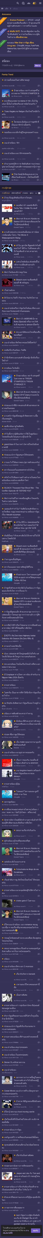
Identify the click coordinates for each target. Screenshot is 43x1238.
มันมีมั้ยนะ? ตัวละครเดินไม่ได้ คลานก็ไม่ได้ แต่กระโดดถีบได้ (21, 537)
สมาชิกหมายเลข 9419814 (10, 896)
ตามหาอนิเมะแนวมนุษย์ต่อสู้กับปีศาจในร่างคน (21, 891)
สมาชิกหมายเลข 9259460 (10, 815)
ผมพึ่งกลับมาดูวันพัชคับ (14, 426)
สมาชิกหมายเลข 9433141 (20, 214)
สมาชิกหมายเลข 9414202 (21, 1086)
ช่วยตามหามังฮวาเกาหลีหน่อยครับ (18, 1166)
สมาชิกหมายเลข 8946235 (20, 257)
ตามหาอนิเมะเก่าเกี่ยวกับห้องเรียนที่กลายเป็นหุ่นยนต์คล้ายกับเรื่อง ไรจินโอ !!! (20, 1188)
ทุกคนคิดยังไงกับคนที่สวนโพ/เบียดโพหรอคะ (20, 1146)
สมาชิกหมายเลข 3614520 (10, 241)
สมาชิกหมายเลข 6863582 (9, 159)
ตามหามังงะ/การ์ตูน (12, 1130)
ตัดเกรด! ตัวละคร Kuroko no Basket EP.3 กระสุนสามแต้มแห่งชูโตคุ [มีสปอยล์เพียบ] (27, 601)
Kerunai (16, 748)
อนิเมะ (7, 959)
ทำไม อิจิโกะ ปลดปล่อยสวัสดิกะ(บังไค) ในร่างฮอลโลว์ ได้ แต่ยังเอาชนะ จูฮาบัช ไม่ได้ (26, 525)
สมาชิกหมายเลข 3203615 (10, 1032)
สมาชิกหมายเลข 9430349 (10, 439)
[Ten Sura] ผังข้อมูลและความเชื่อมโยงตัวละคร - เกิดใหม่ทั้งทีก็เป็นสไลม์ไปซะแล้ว (25, 177)
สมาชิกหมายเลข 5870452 (20, 327)
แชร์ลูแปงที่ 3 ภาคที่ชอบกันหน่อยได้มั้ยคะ (21, 1137)
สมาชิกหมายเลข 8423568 (10, 483)
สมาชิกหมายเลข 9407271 (10, 353)
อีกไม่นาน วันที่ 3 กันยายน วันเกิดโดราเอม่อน (20, 299)
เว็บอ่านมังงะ (9, 290)
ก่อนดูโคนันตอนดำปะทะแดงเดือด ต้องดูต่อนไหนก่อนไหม (21, 939)
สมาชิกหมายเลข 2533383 (9, 107)
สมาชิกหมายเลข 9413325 (10, 1132)
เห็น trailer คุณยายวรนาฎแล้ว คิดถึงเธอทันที (27, 743)
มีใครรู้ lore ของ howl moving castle (19, 1112)
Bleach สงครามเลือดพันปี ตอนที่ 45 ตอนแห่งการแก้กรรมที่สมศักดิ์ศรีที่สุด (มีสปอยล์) (27, 549)
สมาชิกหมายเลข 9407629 (10, 1210)
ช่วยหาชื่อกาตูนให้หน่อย (14, 734)
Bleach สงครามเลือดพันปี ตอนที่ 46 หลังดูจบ (25, 281)
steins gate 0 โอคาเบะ (25, 901)
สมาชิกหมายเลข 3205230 (10, 826)
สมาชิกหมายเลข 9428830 (10, 517)
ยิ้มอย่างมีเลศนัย (7, 709)
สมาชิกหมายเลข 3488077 (9, 138)
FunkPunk (5, 541)
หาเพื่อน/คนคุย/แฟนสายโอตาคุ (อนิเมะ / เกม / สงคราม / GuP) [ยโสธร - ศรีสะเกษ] (20, 810)
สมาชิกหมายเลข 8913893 (10, 473)
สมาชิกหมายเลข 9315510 (20, 766)
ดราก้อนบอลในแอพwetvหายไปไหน (19, 470)
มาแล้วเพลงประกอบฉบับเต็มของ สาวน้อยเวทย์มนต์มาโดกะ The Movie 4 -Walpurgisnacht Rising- (20, 235)
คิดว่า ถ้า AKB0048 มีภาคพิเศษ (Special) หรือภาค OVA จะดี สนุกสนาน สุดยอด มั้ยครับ (26, 322)
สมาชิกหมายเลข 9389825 (10, 1140)
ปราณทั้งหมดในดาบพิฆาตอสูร (17, 80)
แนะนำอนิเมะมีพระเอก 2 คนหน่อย (18, 966)
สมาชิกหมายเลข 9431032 (10, 371)
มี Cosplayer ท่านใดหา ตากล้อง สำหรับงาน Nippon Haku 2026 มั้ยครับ (21, 676)
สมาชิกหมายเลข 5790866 (10, 1042)
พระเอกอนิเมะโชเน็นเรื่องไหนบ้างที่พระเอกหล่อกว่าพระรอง (21, 665)
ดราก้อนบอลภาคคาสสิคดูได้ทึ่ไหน (18, 567)
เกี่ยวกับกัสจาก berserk (25, 974)
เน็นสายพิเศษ (21, 995)
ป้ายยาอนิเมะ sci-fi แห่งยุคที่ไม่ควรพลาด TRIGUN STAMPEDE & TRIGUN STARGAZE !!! (25, 93)
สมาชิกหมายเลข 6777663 (10, 457)
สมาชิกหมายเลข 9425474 (10, 688)
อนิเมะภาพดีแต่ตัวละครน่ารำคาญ (18, 713)
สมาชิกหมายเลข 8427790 (10, 1096)
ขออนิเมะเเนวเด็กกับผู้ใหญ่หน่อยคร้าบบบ (21, 132)
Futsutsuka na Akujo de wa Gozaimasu (26, 870)
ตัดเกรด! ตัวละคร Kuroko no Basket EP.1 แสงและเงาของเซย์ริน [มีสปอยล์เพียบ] (27, 914)
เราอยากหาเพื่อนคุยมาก (14, 1207)
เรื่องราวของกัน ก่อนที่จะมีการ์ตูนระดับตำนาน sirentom (26, 761)
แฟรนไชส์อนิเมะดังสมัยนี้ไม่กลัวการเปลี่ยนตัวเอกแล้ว (26, 263)
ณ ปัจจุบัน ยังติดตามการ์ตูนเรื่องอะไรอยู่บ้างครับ (21, 704)
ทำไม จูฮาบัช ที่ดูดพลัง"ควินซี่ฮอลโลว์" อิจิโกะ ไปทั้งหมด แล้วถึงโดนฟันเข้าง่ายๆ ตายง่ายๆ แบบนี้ (27, 249)
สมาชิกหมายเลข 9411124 (10, 1057)
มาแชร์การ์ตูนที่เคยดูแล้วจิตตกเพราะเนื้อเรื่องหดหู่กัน (20, 417)
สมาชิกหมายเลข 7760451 (10, 314)
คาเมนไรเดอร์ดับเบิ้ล (12, 646)
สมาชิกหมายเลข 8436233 (10, 755)
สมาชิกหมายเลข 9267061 (10, 805)
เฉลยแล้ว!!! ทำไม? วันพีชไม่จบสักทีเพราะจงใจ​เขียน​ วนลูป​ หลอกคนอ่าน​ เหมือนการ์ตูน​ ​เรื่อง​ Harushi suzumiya (21, 512)
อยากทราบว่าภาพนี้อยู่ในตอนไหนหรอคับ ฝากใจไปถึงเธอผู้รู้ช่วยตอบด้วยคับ (27, 1080)
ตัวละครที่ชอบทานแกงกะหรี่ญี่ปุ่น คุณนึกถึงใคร (21, 1198)
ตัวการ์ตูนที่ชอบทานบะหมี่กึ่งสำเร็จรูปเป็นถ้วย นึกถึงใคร (20, 1017)
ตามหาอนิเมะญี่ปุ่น (12, 784)
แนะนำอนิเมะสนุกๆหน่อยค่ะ (16, 1047)
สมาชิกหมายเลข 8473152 (10, 1114)
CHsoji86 (17, 583)
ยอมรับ (35, 1231)
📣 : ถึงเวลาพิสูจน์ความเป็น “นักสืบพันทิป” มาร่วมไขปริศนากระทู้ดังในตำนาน (23, 34)
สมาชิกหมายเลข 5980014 (10, 680)
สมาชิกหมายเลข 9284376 (10, 562)
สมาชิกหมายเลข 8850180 (20, 267)
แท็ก (6, 9)
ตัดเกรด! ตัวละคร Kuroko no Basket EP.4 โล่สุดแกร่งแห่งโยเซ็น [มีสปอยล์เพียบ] (27, 395)
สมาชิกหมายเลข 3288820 (15, 128)
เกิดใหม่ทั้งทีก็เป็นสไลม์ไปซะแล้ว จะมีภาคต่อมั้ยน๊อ (20, 1120)
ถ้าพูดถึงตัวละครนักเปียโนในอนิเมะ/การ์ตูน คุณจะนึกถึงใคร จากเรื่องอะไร (21, 589)
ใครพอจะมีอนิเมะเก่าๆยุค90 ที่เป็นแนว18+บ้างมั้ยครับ (25, 123)
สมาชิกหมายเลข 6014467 (9, 86)
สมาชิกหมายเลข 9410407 (10, 1050)
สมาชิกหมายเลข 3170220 (10, 363)
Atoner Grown (6, 421)
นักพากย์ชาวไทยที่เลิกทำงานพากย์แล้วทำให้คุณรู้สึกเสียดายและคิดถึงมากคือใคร (21, 821)
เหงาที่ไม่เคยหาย (7, 1073)
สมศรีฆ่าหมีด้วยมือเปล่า (9, 148)
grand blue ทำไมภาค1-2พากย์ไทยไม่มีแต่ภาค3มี (20, 445)
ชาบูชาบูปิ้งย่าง (6, 200)
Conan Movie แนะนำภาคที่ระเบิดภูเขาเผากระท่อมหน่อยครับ (20, 1092)
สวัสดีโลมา (5, 787)
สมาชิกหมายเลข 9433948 (10, 293)
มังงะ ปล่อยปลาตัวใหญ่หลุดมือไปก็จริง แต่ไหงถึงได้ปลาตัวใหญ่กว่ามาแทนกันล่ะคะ (20, 655)
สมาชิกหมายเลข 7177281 (10, 275)
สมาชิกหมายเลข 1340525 (15, 180)
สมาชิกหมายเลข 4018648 (17, 96)
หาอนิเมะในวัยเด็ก (12, 368)
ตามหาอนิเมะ (10, 685)
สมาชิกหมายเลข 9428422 (10, 570)
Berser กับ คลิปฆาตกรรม (14, 1062)
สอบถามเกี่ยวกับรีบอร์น (26, 830)
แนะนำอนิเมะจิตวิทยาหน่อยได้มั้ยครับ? (20, 342)
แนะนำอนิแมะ (10, 1070)
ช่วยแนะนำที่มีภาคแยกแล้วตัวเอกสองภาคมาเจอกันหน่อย (20, 406)
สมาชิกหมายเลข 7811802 (20, 836)
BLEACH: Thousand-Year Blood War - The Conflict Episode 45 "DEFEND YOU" (20, 489)
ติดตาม (37, 65)
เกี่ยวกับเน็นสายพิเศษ (25, 1155)
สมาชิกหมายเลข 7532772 (10, 493)
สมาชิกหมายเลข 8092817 (10, 1168)
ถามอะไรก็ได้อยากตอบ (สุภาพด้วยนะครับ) (22, 462)
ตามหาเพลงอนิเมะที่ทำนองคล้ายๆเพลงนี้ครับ (20, 1038)
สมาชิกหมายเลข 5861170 (10, 1011)
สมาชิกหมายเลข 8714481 (10, 649)
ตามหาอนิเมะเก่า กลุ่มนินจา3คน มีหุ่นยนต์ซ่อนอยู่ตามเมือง (20, 1006)
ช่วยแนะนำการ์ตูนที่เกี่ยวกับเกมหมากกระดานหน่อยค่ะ (18, 1027)
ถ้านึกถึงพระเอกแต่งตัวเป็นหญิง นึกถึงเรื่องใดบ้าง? (20, 359)
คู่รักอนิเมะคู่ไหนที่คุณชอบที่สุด (17, 841)
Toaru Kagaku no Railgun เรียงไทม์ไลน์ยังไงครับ (21, 112)
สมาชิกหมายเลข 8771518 (10, 885)
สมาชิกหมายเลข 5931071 (9, 117)
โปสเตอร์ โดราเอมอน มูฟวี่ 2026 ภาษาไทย (26, 792)
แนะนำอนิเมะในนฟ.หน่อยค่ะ (16, 1055)
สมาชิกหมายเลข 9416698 (10, 962)
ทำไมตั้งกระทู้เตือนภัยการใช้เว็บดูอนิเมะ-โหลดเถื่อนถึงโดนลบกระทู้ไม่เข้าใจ (20, 435)
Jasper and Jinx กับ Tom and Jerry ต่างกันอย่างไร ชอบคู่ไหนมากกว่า (27, 1176)
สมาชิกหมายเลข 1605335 (10, 737)
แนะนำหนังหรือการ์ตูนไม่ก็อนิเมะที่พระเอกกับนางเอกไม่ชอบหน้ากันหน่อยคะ (21, 309)
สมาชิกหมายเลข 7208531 (10, 944)
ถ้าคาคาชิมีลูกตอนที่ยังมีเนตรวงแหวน (27, 1102)
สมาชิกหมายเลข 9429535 (10, 465)
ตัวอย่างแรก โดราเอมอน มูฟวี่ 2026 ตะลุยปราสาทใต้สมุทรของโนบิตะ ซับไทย (27, 577)
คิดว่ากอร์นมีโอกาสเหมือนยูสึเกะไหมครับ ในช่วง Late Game (20, 499)
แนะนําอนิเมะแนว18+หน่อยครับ (17, 153)
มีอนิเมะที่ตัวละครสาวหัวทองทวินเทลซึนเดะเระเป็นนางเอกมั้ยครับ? (27, 724)
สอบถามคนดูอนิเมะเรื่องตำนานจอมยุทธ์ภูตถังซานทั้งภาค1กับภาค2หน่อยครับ (21, 949)
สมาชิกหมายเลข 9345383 (10, 450)
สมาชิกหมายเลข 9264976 (10, 504)
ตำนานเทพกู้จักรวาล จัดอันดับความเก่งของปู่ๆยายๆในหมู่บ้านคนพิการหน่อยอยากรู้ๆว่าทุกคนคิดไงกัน (21, 167)
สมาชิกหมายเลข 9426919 (10, 641)
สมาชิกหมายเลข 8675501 (10, 864)
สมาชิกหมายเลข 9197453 (10, 1065)
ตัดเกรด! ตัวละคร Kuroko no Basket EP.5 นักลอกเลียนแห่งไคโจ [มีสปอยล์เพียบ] (27, 221)
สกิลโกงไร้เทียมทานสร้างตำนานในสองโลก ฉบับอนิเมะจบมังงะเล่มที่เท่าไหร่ (21, 478)
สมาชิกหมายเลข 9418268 (10, 933)
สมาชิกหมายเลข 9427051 (10, 631)
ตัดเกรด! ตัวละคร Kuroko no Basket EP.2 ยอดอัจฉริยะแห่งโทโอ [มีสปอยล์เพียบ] (27, 851)
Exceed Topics (19, 227)
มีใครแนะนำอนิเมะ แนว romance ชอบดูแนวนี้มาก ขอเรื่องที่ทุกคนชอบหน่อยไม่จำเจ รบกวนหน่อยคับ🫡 (20, 927)
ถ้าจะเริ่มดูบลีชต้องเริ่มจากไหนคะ (18, 198)
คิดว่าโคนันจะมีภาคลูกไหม (15, 272)
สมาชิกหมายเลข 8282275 (10, 659)
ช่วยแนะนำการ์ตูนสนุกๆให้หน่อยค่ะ (19, 455)
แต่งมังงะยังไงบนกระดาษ (14, 862)
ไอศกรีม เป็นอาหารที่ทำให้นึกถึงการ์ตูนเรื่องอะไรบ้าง (21, 694)
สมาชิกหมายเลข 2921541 (10, 303)
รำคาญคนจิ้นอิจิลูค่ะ (12, 559)
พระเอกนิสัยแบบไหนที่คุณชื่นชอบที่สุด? (27, 333)
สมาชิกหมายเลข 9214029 (10, 1125)
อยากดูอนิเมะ (10, 802)
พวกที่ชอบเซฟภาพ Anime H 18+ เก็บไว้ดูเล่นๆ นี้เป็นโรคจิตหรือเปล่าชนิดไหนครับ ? (20, 102)
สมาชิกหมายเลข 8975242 (10, 716)
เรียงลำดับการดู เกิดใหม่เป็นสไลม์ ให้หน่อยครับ (21, 881)
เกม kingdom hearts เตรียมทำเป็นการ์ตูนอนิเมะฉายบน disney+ (27, 773)
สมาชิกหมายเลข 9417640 (10, 954)
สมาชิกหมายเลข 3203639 (10, 620)
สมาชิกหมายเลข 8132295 (10, 429)
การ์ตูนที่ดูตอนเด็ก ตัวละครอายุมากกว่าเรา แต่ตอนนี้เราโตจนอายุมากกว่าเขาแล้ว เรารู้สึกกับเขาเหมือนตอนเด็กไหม (21, 615)
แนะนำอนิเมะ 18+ (12, 143)
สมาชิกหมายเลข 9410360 (10, 1150)
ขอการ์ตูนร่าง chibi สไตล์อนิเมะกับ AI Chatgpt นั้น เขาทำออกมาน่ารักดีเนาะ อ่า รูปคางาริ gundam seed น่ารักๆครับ (27, 1219)
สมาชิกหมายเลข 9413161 (20, 906)
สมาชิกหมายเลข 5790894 (20, 730)
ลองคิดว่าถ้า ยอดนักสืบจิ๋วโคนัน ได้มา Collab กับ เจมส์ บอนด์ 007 (26, 208)
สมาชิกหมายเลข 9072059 (9, 169)
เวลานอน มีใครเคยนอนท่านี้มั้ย (27, 986)
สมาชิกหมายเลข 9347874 (10, 345)
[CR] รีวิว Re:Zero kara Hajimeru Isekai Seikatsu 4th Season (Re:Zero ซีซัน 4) (18, 637)
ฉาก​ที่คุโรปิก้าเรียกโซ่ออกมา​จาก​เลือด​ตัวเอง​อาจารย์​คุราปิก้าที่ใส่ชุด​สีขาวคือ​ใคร (21, 626)
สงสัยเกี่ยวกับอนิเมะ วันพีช (15, 350)
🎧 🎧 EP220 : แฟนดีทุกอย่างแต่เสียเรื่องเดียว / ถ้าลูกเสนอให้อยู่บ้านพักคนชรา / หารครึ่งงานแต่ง (23, 23)
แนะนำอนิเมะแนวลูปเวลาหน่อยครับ (19, 752)
